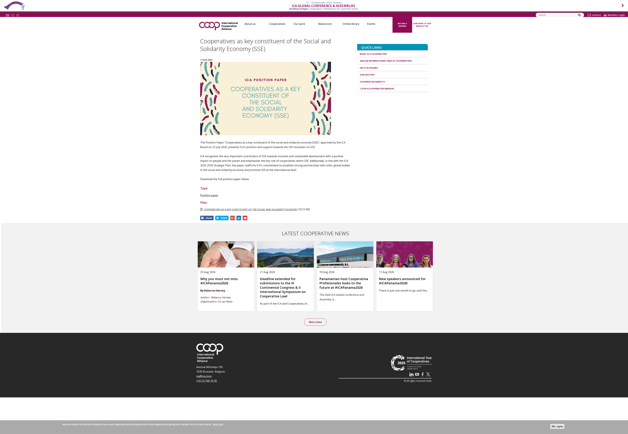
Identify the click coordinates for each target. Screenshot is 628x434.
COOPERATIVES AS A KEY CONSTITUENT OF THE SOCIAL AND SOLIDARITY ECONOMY (250, 209)
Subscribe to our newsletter (422, 24)
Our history (367, 74)
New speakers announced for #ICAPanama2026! (402, 281)
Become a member (402, 24)
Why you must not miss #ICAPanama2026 (219, 281)
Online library (351, 24)
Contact (596, 15)
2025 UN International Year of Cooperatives (386, 60)
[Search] (579, 15)
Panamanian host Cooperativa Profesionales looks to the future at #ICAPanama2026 (343, 283)
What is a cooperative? (373, 53)
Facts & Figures (369, 67)
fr (17, 15)
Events (371, 24)
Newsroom (325, 24)
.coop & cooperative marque (377, 88)
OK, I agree (557, 426)
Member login (616, 15)
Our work (299, 24)
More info (218, 424)
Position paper (209, 195)
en (7, 15)
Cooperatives (277, 24)
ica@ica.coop (204, 376)
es (12, 15)
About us (250, 24)
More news (315, 322)
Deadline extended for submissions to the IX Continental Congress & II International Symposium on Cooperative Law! (283, 287)
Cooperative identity (372, 81)
